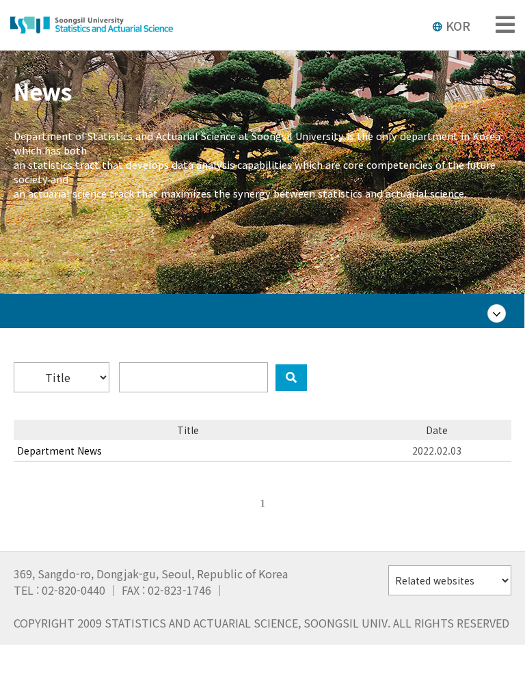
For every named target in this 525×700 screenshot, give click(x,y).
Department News (59, 450)
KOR (458, 25)
